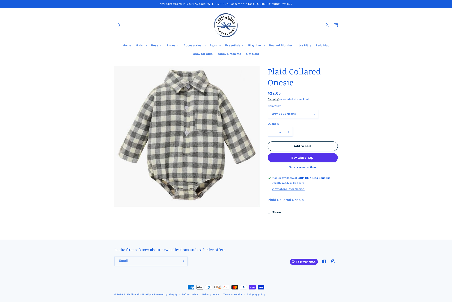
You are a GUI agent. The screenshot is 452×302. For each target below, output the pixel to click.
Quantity (273, 123)
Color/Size (275, 106)
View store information (288, 189)
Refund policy (190, 294)
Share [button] (276, 212)
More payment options (303, 167)
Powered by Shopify (166, 294)
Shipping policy (256, 294)
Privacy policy (210, 294)
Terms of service (233, 294)
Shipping (273, 99)
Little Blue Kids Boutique (138, 294)
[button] (118, 25)
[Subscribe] (182, 261)
